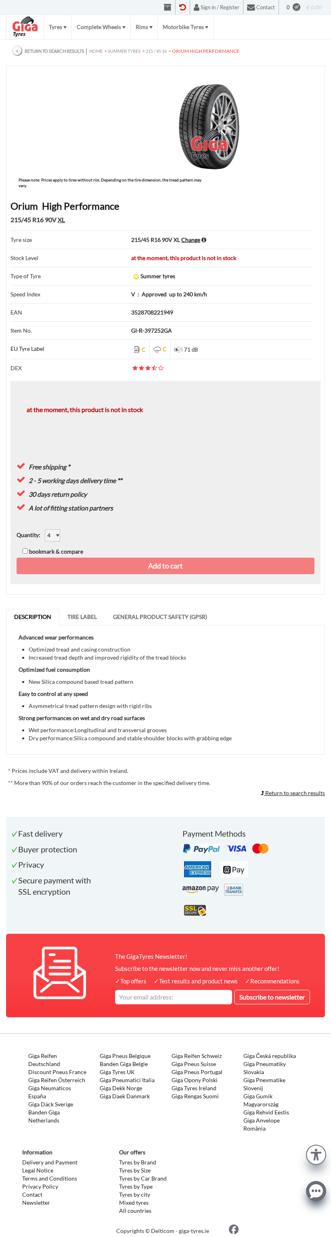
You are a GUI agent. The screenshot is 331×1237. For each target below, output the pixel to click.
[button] (316, 1154)
